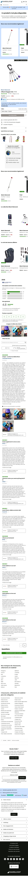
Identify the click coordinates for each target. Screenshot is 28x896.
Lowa (2, 678)
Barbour (3, 687)
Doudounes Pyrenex (19, 705)
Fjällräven (17, 670)
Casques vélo (4, 732)
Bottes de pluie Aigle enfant (21, 701)
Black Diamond (5, 90)
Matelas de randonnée (6, 710)
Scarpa (16, 674)
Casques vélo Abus (19, 732)
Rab (2, 674)
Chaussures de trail (5, 723)
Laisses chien (18, 724)
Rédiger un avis (16, 93)
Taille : (2, 108)
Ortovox (2, 672)
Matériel (9, 740)
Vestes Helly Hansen (19, 707)
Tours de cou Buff (19, 730)
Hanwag (16, 683)
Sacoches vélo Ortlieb (19, 726)
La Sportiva (3, 676)
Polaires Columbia (19, 708)
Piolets (2, 719)
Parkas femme (4, 699)
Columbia (17, 672)
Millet (2, 681)
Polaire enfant (18, 699)
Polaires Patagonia (19, 703)
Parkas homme (4, 705)
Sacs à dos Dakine (19, 715)
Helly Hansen (4, 685)
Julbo (16, 679)
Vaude (16, 676)
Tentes (2, 708)
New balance (18, 681)
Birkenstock (17, 685)
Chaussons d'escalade (6, 727)
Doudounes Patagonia (20, 733)
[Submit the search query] (26, 5)
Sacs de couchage (5, 714)
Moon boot (3, 683)
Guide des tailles (22, 108)
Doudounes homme (5, 703)
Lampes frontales (5, 712)
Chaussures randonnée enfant (6, 729)
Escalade (4, 740)
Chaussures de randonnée (7, 721)
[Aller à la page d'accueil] (2, 740)
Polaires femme (4, 701)
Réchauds (3, 716)
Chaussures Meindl (19, 713)
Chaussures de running (6, 725)
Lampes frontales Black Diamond (20, 711)
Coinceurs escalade (15, 740)
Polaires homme (4, 707)
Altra (2, 679)
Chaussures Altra (18, 728)
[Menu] (1, 5)
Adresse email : (14, 775)
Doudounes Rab (18, 721)
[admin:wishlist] (25, 115)
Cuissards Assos (18, 717)
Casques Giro (18, 719)
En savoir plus (4, 105)
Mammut (17, 678)
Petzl (16, 687)
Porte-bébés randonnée (6, 733)
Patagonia (3, 670)
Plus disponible (13, 115)
